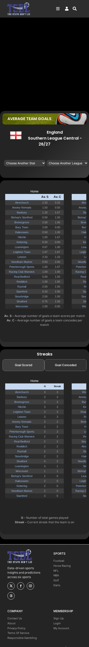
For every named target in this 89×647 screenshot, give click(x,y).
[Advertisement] (44, 64)
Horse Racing (62, 565)
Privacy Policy (16, 628)
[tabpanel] (44, 440)
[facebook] (20, 586)
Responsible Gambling (22, 638)
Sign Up (58, 618)
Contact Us (14, 618)
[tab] (23, 365)
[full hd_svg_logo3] (18, 4)
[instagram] (30, 586)
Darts (56, 585)
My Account (61, 628)
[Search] (77, 9)
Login (57, 623)
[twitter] (11, 586)
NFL (56, 570)
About (11, 623)
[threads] (11, 596)
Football (58, 561)
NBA (56, 575)
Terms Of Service (18, 633)
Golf (56, 580)
